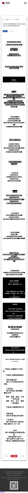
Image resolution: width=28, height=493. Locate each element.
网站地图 (2, 492)
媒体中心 (8, 19)
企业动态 (17, 19)
